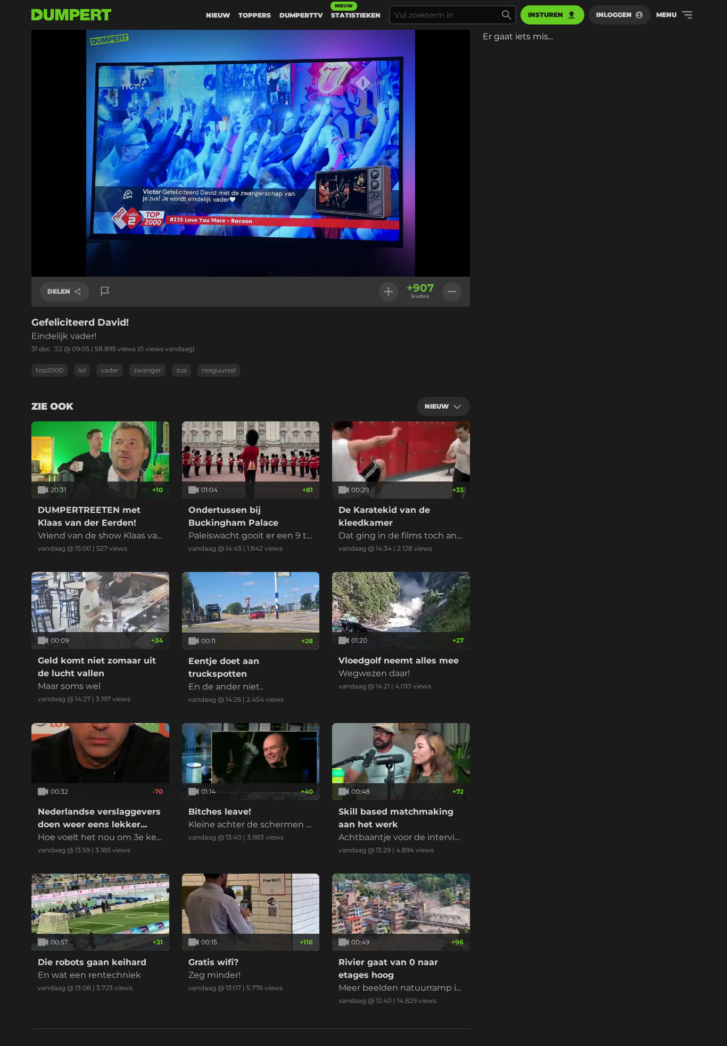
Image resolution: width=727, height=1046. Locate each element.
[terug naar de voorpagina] (71, 15)
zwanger (147, 370)
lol (82, 370)
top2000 (49, 370)
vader (110, 370)
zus (181, 370)
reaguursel (219, 370)
